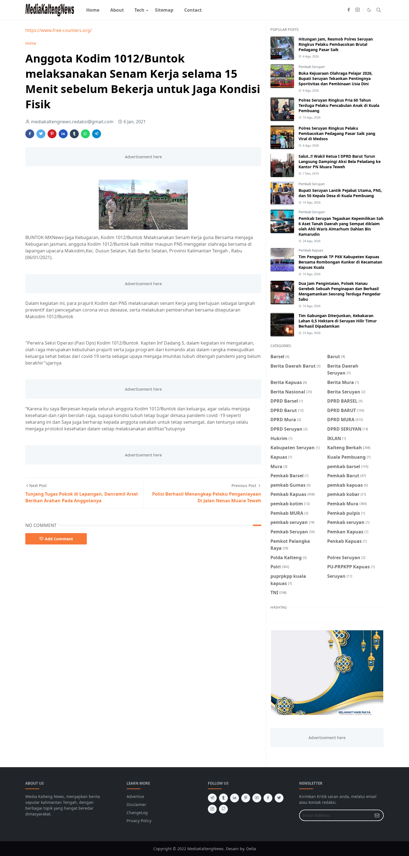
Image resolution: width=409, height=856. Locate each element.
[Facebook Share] (29, 133)
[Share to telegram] (96, 133)
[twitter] (279, 798)
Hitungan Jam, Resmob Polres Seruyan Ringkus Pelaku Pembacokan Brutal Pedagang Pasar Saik (336, 44)
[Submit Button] (377, 815)
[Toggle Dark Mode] (369, 9)
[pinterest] (245, 798)
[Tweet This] (40, 133)
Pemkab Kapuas (311, 250)
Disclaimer (136, 804)
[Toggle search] (379, 10)
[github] (223, 809)
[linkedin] (234, 798)
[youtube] (256, 798)
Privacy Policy (139, 820)
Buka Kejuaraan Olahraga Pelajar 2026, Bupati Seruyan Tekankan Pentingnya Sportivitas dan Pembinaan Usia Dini (336, 78)
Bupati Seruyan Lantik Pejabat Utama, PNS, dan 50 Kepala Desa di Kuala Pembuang (340, 193)
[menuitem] (93, 10)
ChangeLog (137, 812)
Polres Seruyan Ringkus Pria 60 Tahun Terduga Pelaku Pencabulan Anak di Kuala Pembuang (339, 105)
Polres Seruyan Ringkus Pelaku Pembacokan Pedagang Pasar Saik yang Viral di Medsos (337, 133)
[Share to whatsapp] (85, 133)
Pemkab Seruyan (312, 66)
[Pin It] (52, 133)
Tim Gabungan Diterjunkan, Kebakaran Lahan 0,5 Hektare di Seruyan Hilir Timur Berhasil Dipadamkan (338, 321)
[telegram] (212, 798)
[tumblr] (223, 798)
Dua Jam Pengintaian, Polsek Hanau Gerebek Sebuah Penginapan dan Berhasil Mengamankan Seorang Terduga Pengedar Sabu (340, 291)
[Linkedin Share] (63, 133)
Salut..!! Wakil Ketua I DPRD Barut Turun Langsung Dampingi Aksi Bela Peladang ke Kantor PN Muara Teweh (340, 161)
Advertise (135, 796)
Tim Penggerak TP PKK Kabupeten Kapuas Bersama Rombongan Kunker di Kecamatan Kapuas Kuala (340, 262)
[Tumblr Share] (74, 133)
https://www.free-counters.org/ (58, 30)
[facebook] (348, 10)
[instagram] (357, 10)
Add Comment (59, 538)
